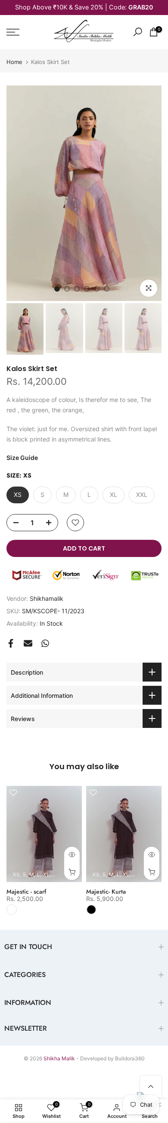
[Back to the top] (151, 1086)
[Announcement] (84, 7)
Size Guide (22, 457)
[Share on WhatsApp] (45, 643)
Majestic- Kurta (106, 891)
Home (14, 62)
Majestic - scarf (26, 891)
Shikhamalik (46, 598)
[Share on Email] (28, 643)
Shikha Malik (59, 1058)
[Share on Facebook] (10, 643)
